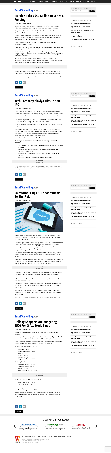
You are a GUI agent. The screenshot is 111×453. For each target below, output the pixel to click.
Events (41, 1)
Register (78, 1)
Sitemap (55, 436)
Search (66, 1)
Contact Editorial (41, 436)
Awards (47, 1)
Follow (93, 1)
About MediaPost (26, 436)
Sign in (72, 1)
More (61, 1)
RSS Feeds (49, 436)
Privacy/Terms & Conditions (65, 436)
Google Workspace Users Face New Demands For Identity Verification (83, 35)
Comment (18, 87)
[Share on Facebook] (16, 82)
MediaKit (34, 436)
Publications (33, 1)
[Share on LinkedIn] (20, 82)
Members (54, 1)
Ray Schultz (19, 23)
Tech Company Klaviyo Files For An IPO (81, 23)
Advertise (86, 1)
